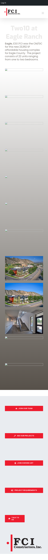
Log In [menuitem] (3, 3)
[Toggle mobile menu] (43, 13)
